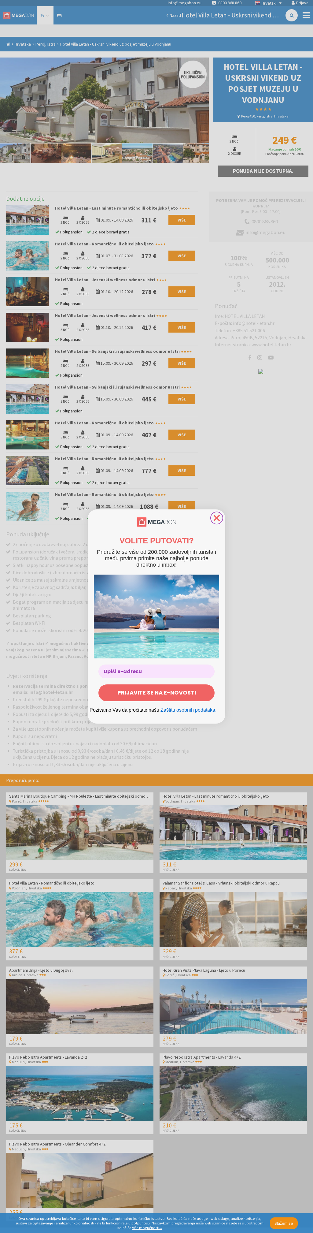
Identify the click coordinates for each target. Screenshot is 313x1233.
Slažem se (283, 1223)
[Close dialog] (217, 518)
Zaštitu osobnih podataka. (188, 710)
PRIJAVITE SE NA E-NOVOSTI (156, 692)
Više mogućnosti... (147, 1227)
